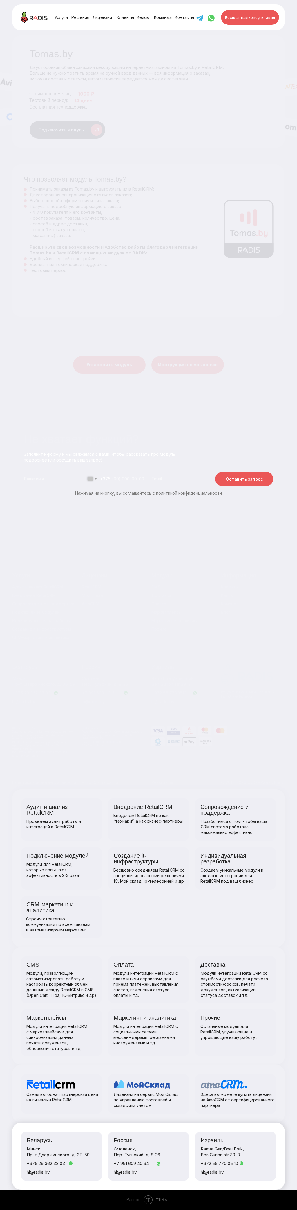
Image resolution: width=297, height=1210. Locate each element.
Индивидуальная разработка (41, 620)
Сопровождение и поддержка (43, 603)
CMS (155, 586)
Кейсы (227, 595)
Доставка (161, 595)
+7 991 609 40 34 (99, 693)
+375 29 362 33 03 (31, 693)
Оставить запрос (244, 479)
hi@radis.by (162, 701)
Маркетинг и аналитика (174, 620)
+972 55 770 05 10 (219, 1163)
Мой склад (92, 595)
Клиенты (229, 586)
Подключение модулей (35, 612)
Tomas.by (187, 67)
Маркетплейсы (166, 612)
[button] (250, 17)
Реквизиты (162, 782)
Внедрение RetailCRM (34, 595)
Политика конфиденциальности (44, 782)
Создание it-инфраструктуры (41, 628)
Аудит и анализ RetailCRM (37, 586)
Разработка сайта (100, 782)
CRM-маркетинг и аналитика (40, 637)
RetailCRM (91, 586)
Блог (225, 612)
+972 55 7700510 (168, 693)
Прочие (159, 628)
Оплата (158, 603)
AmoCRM (90, 603)
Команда (230, 603)
